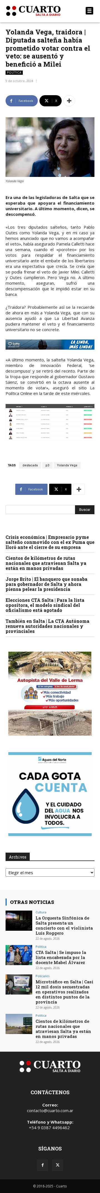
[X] (57, 1165)
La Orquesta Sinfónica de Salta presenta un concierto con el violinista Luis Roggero (64, 925)
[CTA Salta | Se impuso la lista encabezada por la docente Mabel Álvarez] (19, 955)
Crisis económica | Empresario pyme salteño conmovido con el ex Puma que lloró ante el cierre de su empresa (50, 542)
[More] (69, 100)
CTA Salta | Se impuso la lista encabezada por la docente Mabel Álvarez (61, 957)
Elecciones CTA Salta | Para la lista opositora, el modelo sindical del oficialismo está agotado (45, 605)
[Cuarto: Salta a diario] (37, 11)
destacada (30, 465)
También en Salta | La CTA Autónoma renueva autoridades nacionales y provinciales (47, 626)
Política (14, 72)
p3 (47, 465)
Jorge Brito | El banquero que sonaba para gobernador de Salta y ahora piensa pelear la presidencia (47, 584)
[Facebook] (42, 1165)
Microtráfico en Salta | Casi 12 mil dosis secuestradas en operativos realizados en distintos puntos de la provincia (64, 992)
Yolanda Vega (67, 465)
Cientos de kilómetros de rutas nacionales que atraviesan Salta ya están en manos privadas (46, 563)
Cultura (41, 912)
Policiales (42, 975)
